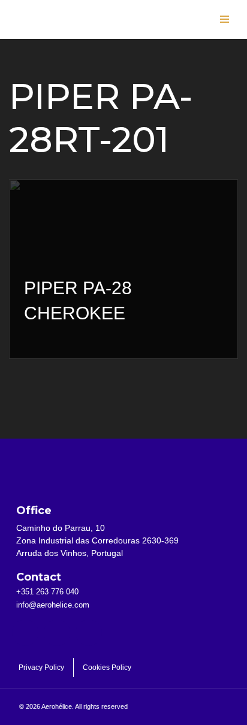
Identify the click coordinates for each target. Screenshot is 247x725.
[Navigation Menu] (224, 19)
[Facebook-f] (25, 633)
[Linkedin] (57, 633)
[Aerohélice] (48, 31)
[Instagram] (89, 633)
